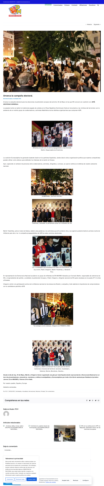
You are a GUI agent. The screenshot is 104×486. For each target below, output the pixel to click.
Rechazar (75, 480)
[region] (21, 469)
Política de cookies (51, 482)
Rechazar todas (20, 479)
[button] (98, 5)
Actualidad (25, 391)
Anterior (89, 24)
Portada (43, 391)
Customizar (10, 479)
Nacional (38, 391)
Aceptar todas (32, 479)
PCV (6, 391)
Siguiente (96, 24)
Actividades (19, 391)
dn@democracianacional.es (23, 2)
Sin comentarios (50, 391)
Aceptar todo (65, 480)
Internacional (31, 391)
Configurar (86, 480)
